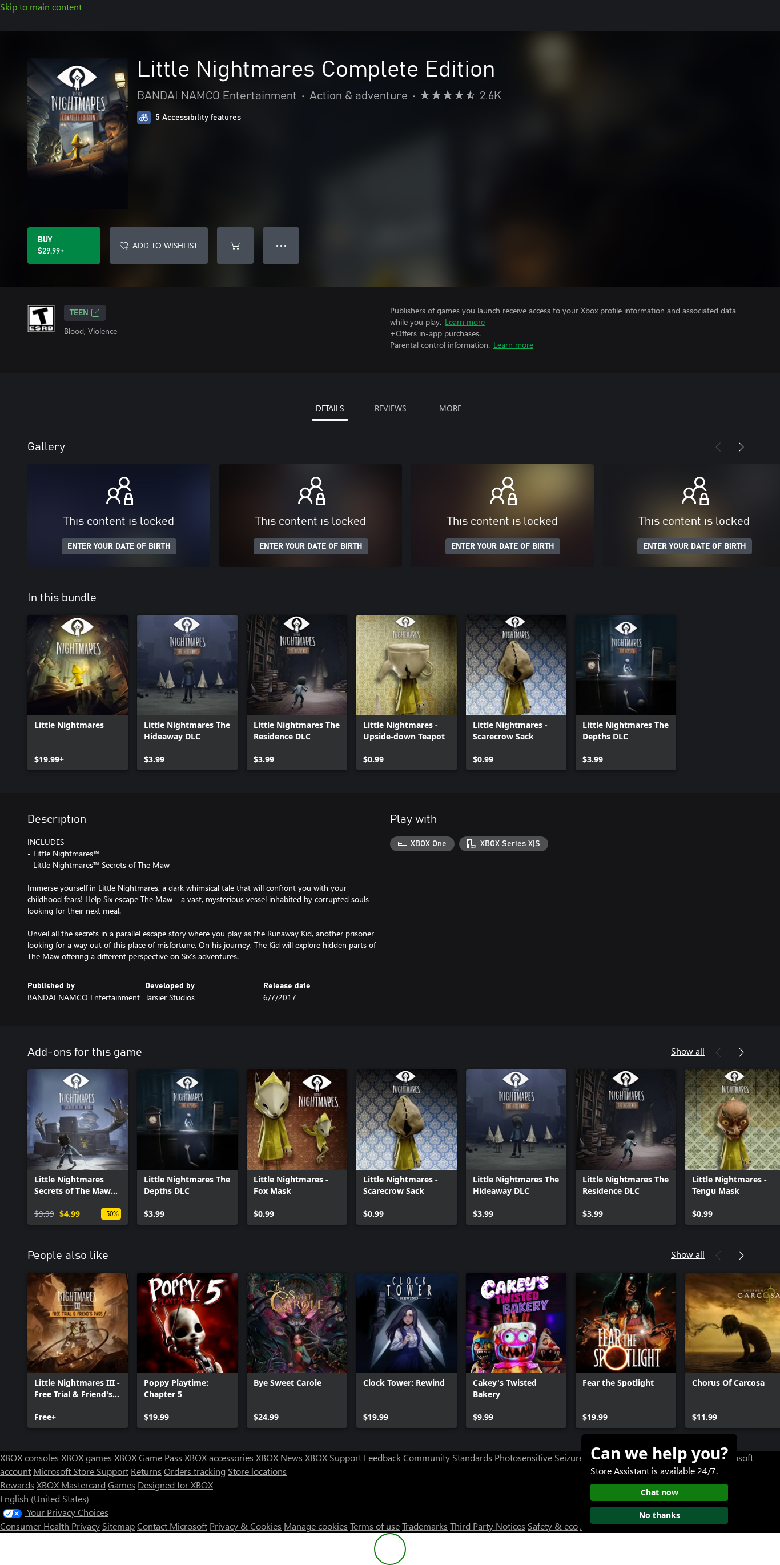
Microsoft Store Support (80, 1471)
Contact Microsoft (172, 1526)
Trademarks (425, 1526)
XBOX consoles (29, 1457)
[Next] (741, 447)
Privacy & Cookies (246, 1526)
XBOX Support (333, 1457)
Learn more (465, 321)
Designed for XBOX (175, 1485)
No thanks (659, 1515)
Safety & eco (553, 1526)
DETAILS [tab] (330, 408)
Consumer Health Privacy (50, 1526)
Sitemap (118, 1526)
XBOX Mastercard (71, 1485)
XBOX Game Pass (148, 1457)
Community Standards (447, 1457)
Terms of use (375, 1526)
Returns (146, 1471)
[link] (77, 692)
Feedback (382, 1457)
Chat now (659, 1492)
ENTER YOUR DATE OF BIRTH (119, 546)
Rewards (17, 1485)
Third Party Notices (487, 1526)
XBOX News (279, 1457)
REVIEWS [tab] (390, 408)
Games (121, 1485)
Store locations (257, 1471)
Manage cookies (316, 1526)
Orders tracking (195, 1471)
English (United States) (44, 1498)
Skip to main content (41, 7)
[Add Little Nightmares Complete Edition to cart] (235, 245)
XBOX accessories (219, 1457)
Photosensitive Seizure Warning (557, 1457)
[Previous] (718, 447)
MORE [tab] (450, 408)
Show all (688, 1051)
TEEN (79, 313)
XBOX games (86, 1457)
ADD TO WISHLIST (165, 245)
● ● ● (281, 245)
